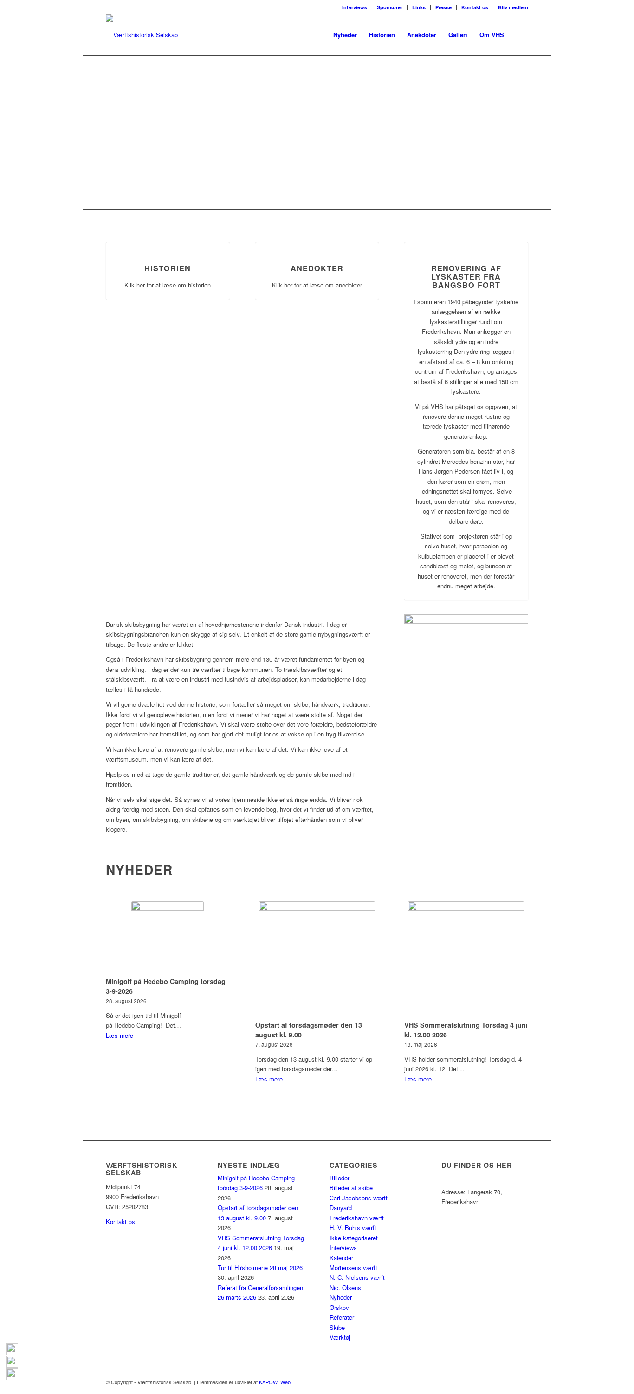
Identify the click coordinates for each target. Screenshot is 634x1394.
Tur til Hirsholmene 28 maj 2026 (260, 1267)
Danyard (341, 1207)
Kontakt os (474, 7)
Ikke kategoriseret (354, 1237)
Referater (342, 1317)
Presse (443, 7)
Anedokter (317, 268)
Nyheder (341, 1297)
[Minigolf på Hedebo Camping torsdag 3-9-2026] (168, 937)
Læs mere (119, 1035)
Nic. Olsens (345, 1287)
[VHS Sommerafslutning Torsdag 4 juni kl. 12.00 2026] (466, 959)
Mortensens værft (353, 1267)
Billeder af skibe (351, 1187)
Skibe (337, 1327)
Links (419, 7)
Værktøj (340, 1337)
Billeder (339, 1177)
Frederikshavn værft (357, 1217)
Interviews (354, 7)
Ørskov (339, 1307)
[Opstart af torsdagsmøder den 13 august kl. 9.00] (317, 959)
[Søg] (519, 34)
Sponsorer (389, 7)
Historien (167, 268)
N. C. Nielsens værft (357, 1277)
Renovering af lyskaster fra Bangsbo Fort (466, 276)
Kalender (341, 1257)
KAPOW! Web (275, 1382)
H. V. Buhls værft (353, 1227)
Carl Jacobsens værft (359, 1197)
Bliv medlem (513, 7)
